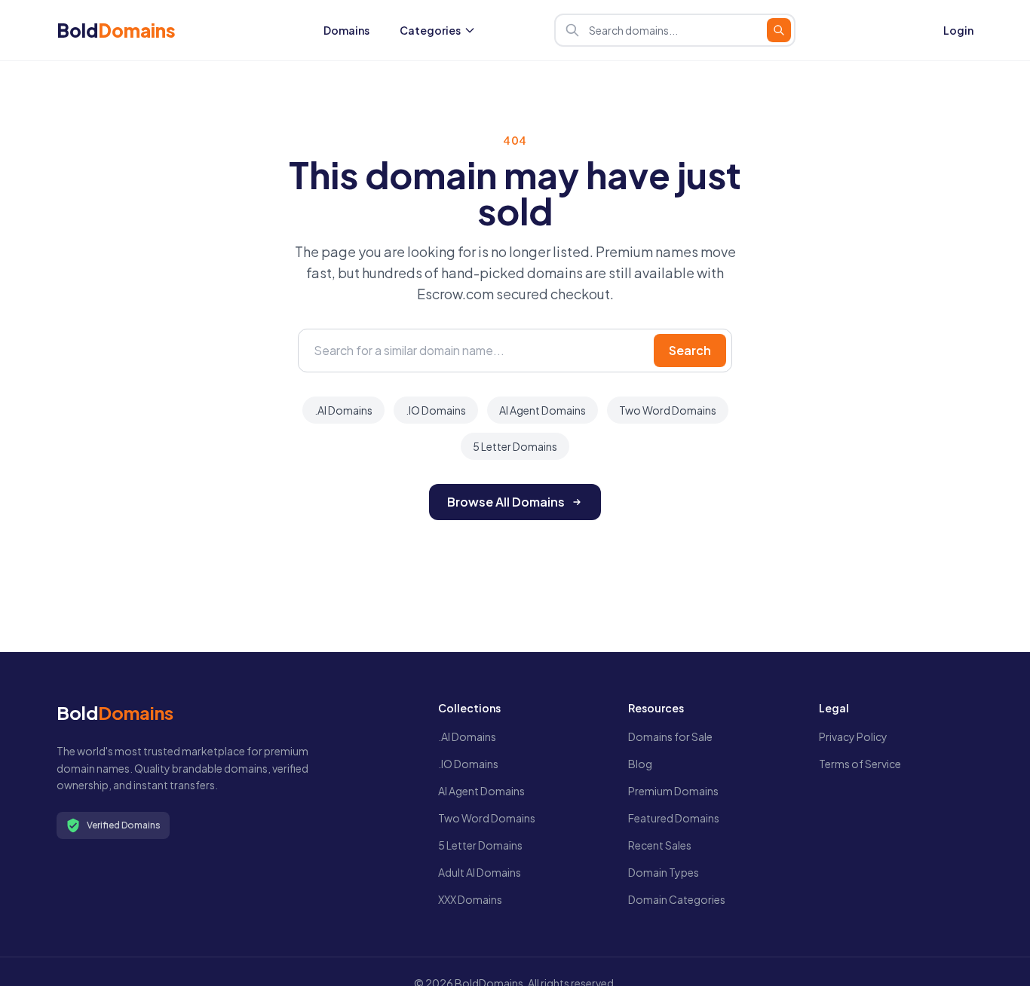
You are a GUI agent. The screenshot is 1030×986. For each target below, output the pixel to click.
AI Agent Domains (542, 410)
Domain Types (663, 872)
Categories (430, 30)
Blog (640, 763)
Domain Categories (676, 899)
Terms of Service (860, 763)
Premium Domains (673, 791)
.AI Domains (343, 410)
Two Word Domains (667, 410)
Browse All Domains (506, 502)
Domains (346, 30)
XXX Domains (470, 899)
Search (690, 350)
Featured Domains (673, 818)
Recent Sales (659, 845)
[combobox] (674, 30)
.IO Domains (436, 410)
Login (958, 30)
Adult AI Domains (479, 872)
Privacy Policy (853, 736)
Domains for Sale (670, 736)
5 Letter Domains (515, 446)
